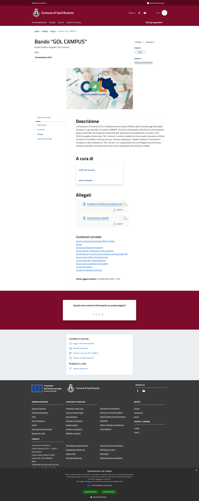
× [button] (196, 470)
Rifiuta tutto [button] (108, 492)
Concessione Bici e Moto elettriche (91, 260)
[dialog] (99, 484)
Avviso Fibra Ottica (84, 267)
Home (37, 31)
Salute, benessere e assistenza (112, 425)
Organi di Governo (39, 408)
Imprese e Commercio (74, 421)
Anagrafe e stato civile (74, 408)
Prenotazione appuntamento (77, 445)
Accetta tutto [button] (90, 492)
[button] (99, 497)
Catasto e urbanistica (74, 429)
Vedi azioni (150, 42)
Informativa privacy (107, 449)
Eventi (136, 432)
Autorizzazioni (105, 429)
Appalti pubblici (72, 425)
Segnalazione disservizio (75, 449)
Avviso (79, 244)
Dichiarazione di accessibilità (111, 458)
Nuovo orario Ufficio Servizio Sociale (92, 257)
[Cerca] (164, 13)
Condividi (138, 42)
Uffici (34, 416)
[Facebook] (138, 12)
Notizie (137, 408)
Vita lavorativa (71, 416)
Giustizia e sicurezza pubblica (111, 412)
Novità (45, 31)
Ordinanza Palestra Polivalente (89, 247)
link (121, 481)
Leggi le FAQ (71, 453)
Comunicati (138, 412)
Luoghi (136, 428)
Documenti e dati (38, 433)
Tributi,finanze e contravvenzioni (113, 416)
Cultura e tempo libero (74, 412)
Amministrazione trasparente (111, 445)
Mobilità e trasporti (73, 433)
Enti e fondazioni (38, 421)
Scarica (120, 209)
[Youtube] (144, 12)
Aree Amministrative (40, 412)
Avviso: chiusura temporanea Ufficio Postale (95, 241)
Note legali (104, 453)
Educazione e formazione (109, 408)
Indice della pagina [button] (44, 117)
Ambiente (104, 420)
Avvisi (53, 31)
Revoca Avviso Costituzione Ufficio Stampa (95, 250)
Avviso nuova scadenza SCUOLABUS (92, 263)
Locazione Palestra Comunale (89, 270)
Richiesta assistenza (74, 458)
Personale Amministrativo (42, 429)
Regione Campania (39, 3)
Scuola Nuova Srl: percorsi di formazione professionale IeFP (102, 254)
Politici (34, 425)
